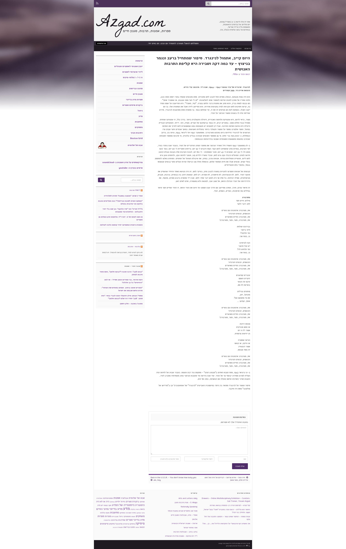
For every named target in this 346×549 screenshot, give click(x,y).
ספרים (129, 520)
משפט (133, 516)
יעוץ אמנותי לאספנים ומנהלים (128, 66)
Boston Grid (136, 138)
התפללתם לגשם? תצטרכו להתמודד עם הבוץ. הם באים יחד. (173, 43)
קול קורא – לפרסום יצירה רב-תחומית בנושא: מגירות (230, 505)
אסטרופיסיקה (108, 498)
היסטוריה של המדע (123, 505)
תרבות (115, 527)
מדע (141, 116)
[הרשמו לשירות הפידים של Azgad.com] (97, 3)
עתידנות (121, 519)
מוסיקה (122, 512)
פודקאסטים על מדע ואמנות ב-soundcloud (122, 162)
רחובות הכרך (137, 132)
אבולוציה (124, 498)
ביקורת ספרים (132, 501)
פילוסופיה (107, 520)
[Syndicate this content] (142, 190)
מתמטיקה (127, 516)
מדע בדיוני (115, 509)
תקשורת (120, 527)
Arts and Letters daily (188, 498)
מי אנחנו (247, 48)
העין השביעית (134, 235)
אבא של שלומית (135, 145)
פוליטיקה (114, 520)
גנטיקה (112, 502)
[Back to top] (6, 543)
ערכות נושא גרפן (231, 546)
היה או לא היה (102, 501)
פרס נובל (118, 523)
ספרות (108, 516)
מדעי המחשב (140, 513)
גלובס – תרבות (134, 246)
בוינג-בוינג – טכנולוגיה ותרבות (185, 531)
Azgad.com (130, 24)
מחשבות (139, 121)
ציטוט (112, 523)
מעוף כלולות (104, 512)
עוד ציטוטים (101, 43)
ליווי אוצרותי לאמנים (132, 71)
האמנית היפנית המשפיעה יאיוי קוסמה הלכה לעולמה (121, 225)
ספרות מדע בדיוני (134, 99)
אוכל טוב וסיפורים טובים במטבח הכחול (182, 511)
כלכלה (132, 509)
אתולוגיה (99, 498)
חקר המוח (107, 505)
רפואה (142, 527)
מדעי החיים (102, 509)
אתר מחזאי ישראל (190, 527)
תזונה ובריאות (136, 88)
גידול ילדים (120, 501)
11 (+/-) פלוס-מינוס (133, 77)
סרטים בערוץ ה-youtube (131, 167)
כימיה (138, 509)
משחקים (139, 127)
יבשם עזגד (245, 74)
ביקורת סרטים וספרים (132, 105)
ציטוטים (104, 523)
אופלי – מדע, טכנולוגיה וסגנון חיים (184, 515)
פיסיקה (140, 523)
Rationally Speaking (189, 506)
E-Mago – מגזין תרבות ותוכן (186, 502)
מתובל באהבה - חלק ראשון (131, 303)
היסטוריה (140, 505)
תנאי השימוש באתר (220, 48)
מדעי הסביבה (131, 512)
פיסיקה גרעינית (129, 524)
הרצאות (139, 60)
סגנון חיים (138, 94)
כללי (235, 74)
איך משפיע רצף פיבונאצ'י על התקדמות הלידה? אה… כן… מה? (226, 523)
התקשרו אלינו (236, 48)
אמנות (140, 82)
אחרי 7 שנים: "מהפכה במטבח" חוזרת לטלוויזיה (123, 196)
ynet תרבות (135, 190)
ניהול (140, 110)
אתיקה (142, 501)
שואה (137, 527)
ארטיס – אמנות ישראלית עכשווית (184, 523)
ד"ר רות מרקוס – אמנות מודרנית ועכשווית (181, 536)
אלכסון (194, 519)
